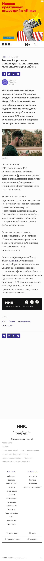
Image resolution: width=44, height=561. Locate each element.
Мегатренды (11, 498)
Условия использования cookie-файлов (17, 458)
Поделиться (11, 520)
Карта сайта (7, 443)
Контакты (33, 476)
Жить (11, 517)
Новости (6, 57)
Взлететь (11, 509)
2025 (4, 321)
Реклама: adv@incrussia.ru (22, 432)
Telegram (33, 539)
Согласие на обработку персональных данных (21, 450)
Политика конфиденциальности (15, 454)
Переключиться (11, 513)
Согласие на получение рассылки (16, 462)
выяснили (14, 260)
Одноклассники (13, 539)
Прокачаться (11, 491)
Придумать (11, 502)
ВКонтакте (13, 533)
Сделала (11, 480)
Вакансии (33, 484)
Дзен (34, 533)
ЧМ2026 (11, 487)
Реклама (32, 480)
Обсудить (11, 476)
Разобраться (11, 506)
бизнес (12, 321)
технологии (7, 325)
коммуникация (24, 321)
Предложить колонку (32, 487)
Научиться (11, 524)
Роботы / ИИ (11, 484)
